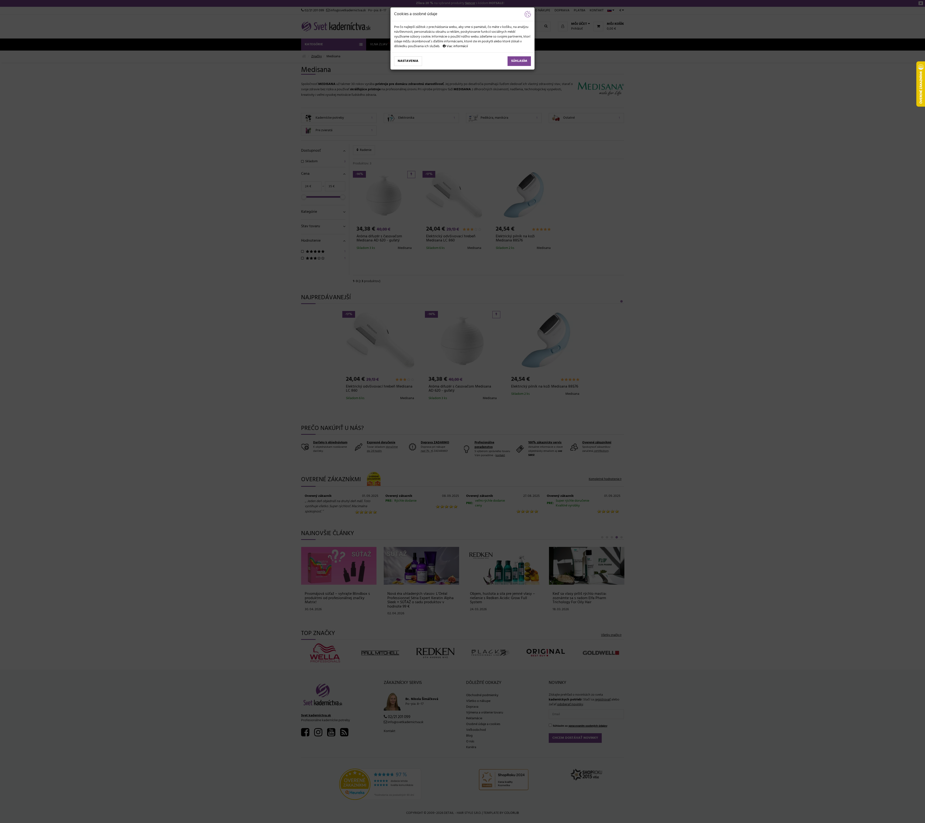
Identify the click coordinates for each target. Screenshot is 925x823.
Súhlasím (519, 61)
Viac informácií (457, 46)
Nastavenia (408, 61)
